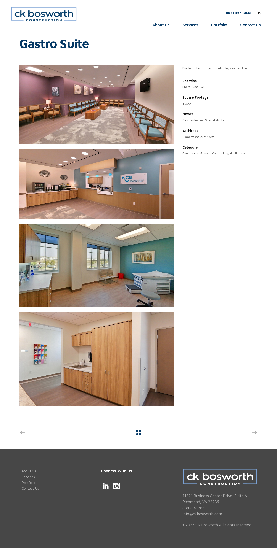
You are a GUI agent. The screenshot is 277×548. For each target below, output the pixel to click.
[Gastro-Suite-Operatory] (96, 265)
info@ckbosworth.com (202, 513)
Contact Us (30, 488)
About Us (29, 471)
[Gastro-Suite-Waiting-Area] (96, 104)
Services (28, 477)
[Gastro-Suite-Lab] (96, 359)
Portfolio (28, 482)
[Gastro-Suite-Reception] (96, 184)
